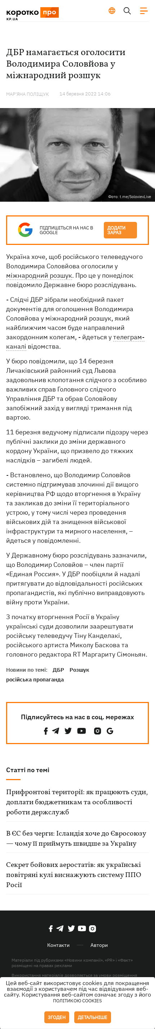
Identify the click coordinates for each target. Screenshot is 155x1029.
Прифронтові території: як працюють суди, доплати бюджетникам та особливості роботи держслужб (77, 802)
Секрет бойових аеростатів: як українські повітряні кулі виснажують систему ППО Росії (73, 875)
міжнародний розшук (39, 275)
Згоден (57, 1017)
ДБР (58, 669)
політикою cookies (77, 1000)
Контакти (58, 945)
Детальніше (92, 1017)
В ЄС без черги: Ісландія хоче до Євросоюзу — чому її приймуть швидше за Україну (76, 839)
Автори (99, 945)
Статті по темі (27, 770)
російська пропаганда (35, 679)
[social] (46, 731)
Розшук (79, 669)
